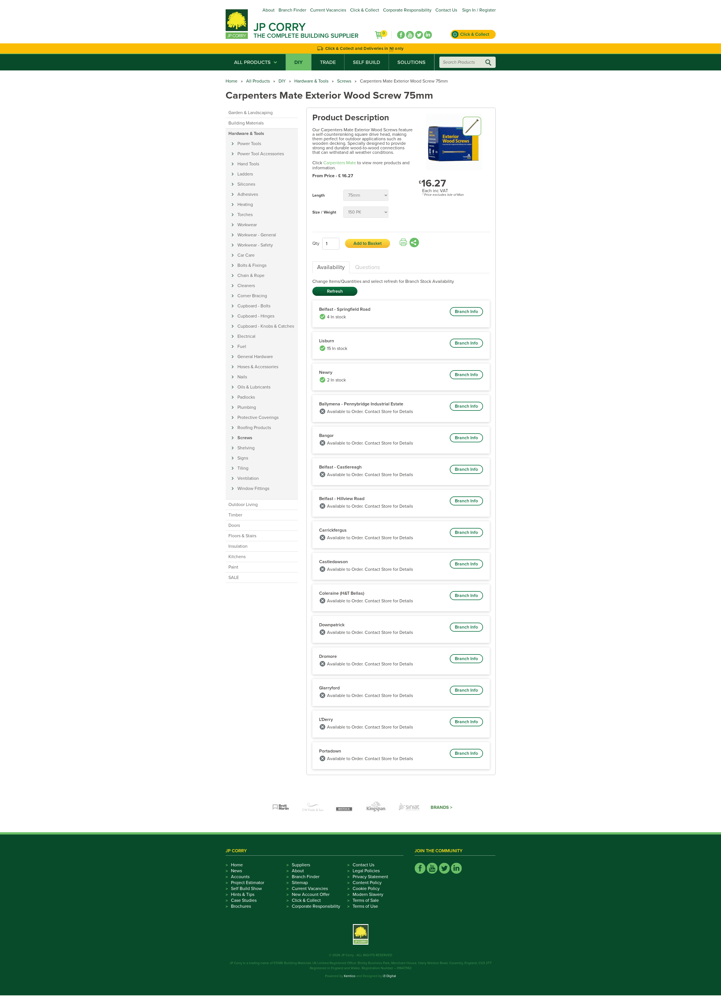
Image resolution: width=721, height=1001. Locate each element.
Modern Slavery (368, 894)
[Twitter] (419, 35)
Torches (245, 214)
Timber (235, 515)
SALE (233, 577)
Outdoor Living (243, 504)
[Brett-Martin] (281, 807)
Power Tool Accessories (260, 154)
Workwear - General (256, 235)
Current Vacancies (328, 10)
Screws (344, 81)
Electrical (246, 336)
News (236, 871)
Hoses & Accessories (257, 367)
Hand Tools (248, 164)
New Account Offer (311, 894)
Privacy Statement (370, 877)
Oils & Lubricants (253, 387)
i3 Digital (389, 976)
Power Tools (249, 143)
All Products (252, 62)
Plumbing (246, 407)
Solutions (411, 62)
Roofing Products (254, 427)
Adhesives (247, 194)
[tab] (331, 267)
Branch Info (466, 311)
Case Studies (244, 900)
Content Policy (367, 882)
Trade (328, 62)
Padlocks (246, 397)
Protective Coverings (258, 417)
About (268, 10)
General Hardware (255, 356)
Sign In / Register (479, 10)
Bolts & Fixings (251, 265)
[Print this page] (403, 242)
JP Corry (279, 27)
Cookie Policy (366, 888)
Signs (242, 458)
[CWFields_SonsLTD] (313, 807)
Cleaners (246, 285)
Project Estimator (247, 882)
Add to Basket (367, 243)
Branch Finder (292, 10)
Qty (315, 243)
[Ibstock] (345, 807)
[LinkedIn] (428, 35)
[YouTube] (410, 35)
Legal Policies (366, 871)
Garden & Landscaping (250, 113)
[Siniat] (409, 807)
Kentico (349, 976)
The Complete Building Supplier (306, 35)
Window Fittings (253, 488)
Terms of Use (365, 906)
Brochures (241, 906)
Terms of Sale (366, 900)
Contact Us (446, 10)
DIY (298, 62)
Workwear (247, 225)
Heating (245, 204)
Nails (242, 377)
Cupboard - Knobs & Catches (265, 326)
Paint (233, 567)
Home (231, 81)
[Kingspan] (377, 807)
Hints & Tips (242, 894)
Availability (331, 267)
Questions (367, 267)
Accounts (240, 877)
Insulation (238, 546)
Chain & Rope (250, 275)
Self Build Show (246, 888)
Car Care (246, 255)
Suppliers (301, 865)
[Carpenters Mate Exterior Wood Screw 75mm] (454, 142)
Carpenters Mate (339, 163)
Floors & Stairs (242, 536)
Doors (234, 525)
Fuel (241, 346)
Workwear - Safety (255, 245)
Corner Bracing (252, 296)
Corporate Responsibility (407, 10)
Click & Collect (364, 10)
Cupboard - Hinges (255, 316)
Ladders (245, 174)
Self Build (366, 62)
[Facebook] (401, 35)
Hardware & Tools (311, 81)
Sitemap (300, 882)
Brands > (441, 807)
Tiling (242, 468)
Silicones (246, 184)
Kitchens (237, 557)
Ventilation (248, 478)
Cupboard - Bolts (253, 306)
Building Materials (246, 123)
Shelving (246, 448)
